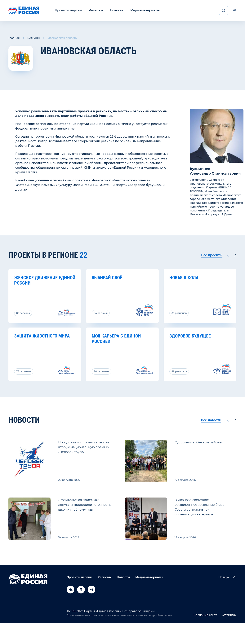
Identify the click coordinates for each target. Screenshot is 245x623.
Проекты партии (68, 10)
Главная (14, 38)
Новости (116, 10)
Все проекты (211, 255)
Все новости (211, 420)
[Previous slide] (228, 255)
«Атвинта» (229, 615)
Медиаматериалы (145, 10)
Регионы (96, 10)
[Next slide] (236, 255)
